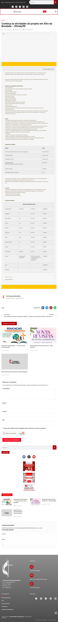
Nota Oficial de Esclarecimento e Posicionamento (14, 372)
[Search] (55, 2)
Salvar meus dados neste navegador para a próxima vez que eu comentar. (25, 428)
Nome (4, 403)
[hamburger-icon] (44, 12)
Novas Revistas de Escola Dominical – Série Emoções (41, 346)
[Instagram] (20, 7)
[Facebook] (24, 456)
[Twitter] (16, 7)
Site (3, 420)
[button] (56, 11)
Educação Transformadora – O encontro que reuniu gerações (13, 346)
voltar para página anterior (48, 69)
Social (3, 20)
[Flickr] (27, 7)
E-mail (4, 411)
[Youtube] (24, 7)
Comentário (6, 389)
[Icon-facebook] (13, 7)
